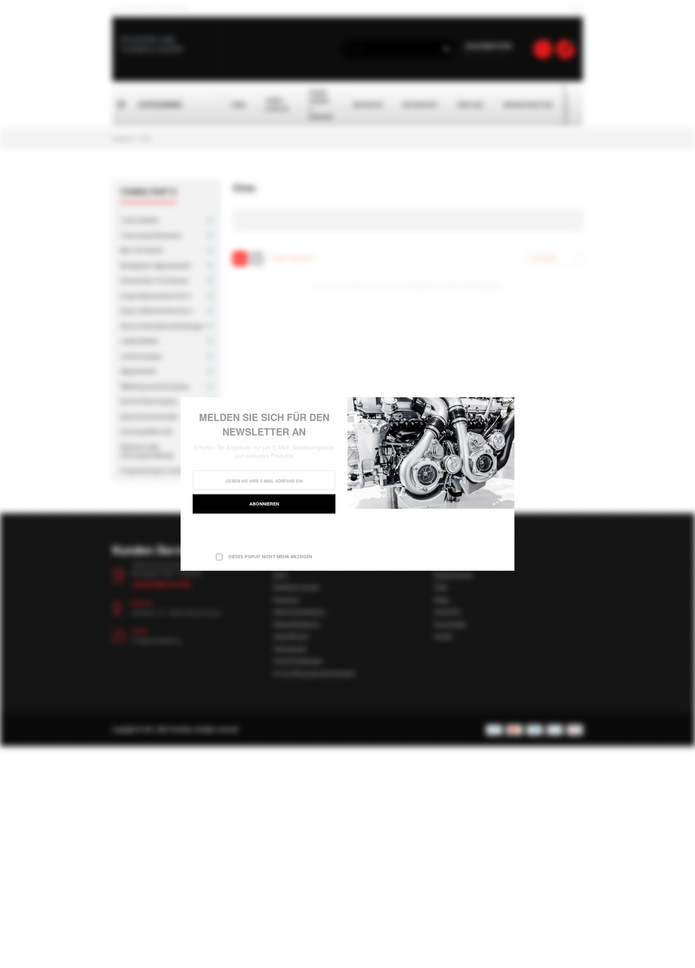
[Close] (510, 401)
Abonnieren (264, 504)
